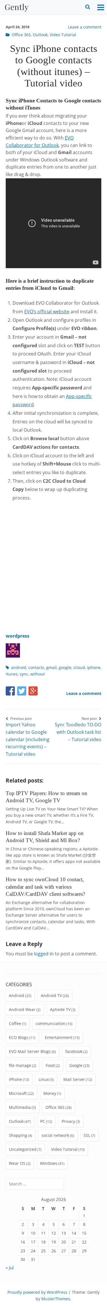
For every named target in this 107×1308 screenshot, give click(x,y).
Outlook (40, 34)
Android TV (51, 995)
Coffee (15, 1023)
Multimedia (20, 1107)
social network (55, 1135)
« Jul (10, 1267)
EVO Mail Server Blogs (30, 1051)
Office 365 (21, 34)
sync (24, 674)
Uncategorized (23, 1149)
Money (49, 1093)
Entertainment (58, 1037)
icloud (79, 667)
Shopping (18, 1135)
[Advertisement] (53, 563)
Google (75, 1065)
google (65, 667)
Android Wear (22, 1009)
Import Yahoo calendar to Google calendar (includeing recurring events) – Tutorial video (27, 736)
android (18, 667)
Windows (48, 1163)
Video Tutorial (63, 34)
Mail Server (74, 1079)
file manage (20, 1065)
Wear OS (17, 1163)
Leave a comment (84, 27)
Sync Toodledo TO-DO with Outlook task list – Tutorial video (78, 729)
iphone (93, 667)
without (37, 674)
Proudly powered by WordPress (37, 1292)
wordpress (17, 636)
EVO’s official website (46, 311)
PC (42, 1121)
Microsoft (18, 1093)
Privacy (68, 1121)
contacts (36, 667)
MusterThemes (55, 1298)
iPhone (15, 1079)
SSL (87, 1135)
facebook (73, 1051)
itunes (12, 674)
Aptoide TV (60, 1009)
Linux (44, 1079)
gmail (51, 667)
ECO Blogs (18, 1037)
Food (50, 1065)
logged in (44, 954)
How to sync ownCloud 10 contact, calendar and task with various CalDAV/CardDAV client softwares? (45, 886)
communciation (50, 1023)
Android (16, 995)
